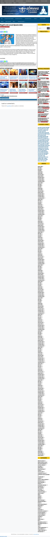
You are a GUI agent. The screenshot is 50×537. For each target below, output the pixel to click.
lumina (40, 142)
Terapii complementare (42, 527)
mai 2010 (39, 433)
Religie (14, 21)
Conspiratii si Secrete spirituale (9, 18)
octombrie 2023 (41, 213)
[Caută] (48, 28)
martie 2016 (40, 337)
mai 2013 (39, 384)
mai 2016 (39, 334)
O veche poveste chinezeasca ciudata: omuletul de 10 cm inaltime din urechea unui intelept (43, 115)
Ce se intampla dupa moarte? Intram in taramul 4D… (43, 78)
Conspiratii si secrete (42, 473)
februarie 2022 (40, 240)
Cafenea (39, 470)
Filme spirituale (40, 487)
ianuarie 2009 (40, 455)
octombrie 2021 (41, 245)
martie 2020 (40, 271)
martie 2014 (40, 370)
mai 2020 (39, 269)
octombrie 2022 (41, 229)
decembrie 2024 (41, 193)
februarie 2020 (40, 273)
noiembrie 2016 (40, 326)
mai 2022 (39, 236)
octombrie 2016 (41, 328)
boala (42, 128)
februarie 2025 (40, 191)
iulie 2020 (39, 266)
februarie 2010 (40, 437)
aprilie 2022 (40, 237)
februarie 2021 (40, 256)
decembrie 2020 (41, 259)
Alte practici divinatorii (42, 463)
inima (46, 141)
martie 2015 (40, 354)
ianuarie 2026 (40, 176)
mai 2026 (39, 170)
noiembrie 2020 (41, 260)
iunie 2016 (39, 333)
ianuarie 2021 (40, 258)
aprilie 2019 (40, 286)
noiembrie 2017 (40, 310)
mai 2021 (39, 252)
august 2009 (40, 445)
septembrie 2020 (41, 263)
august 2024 (40, 199)
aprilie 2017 (40, 319)
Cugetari (2, 94)
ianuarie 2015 (40, 356)
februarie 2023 (40, 223)
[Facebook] (1, 31)
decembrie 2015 (41, 341)
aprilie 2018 (40, 303)
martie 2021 (40, 255)
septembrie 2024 (41, 197)
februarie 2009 (40, 453)
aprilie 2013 (40, 385)
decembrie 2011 (40, 407)
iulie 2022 (39, 233)
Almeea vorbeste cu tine (42, 462)
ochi (47, 144)
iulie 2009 (39, 447)
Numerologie (40, 505)
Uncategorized (40, 531)
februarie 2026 (40, 174)
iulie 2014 (39, 365)
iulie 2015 (39, 348)
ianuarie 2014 (40, 373)
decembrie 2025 (41, 177)
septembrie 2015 (41, 345)
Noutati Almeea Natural (42, 504)
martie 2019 (40, 288)
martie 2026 (40, 173)
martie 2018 (40, 304)
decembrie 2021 (41, 243)
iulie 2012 (39, 397)
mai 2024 (39, 203)
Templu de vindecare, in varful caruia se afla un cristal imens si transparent (44, 107)
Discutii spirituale (42, 133)
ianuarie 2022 (40, 241)
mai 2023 (39, 219)
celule (40, 130)
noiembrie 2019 (40, 277)
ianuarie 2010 (40, 438)
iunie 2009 (40, 448)
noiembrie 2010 (40, 425)
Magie (39, 494)
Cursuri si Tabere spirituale (43, 479)
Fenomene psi (40, 486)
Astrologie (44, 127)
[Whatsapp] (5, 31)
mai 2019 (39, 285)
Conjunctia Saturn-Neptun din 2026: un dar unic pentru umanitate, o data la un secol (43, 110)
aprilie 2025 (40, 188)
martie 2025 (40, 189)
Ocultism (39, 506)
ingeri (42, 141)
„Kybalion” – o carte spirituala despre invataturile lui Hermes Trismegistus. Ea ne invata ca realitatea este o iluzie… (43, 90)
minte (44, 142)
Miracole (39, 498)
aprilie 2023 (40, 221)
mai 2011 (39, 417)
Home (2, 18)
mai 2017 (39, 318)
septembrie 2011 (41, 411)
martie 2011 (40, 419)
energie (40, 137)
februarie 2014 (40, 371)
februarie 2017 (40, 322)
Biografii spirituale (41, 469)
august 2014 (40, 363)
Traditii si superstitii (8, 21)
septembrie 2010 (41, 428)
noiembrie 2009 (41, 441)
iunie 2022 (40, 234)
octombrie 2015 (41, 344)
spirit (40, 150)
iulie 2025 (39, 184)
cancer (46, 128)
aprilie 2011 (40, 418)
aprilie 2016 (40, 336)
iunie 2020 (40, 267)
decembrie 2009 (41, 440)
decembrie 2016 (41, 325)
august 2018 (40, 297)
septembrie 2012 (41, 395)
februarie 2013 (40, 388)
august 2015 (40, 347)
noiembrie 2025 (40, 178)
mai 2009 (39, 449)
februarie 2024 (40, 207)
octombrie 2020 (41, 262)
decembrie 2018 (41, 292)
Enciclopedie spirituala (43, 136)
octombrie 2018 (41, 295)
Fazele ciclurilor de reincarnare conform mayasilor (10, 99)
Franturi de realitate (42, 18)
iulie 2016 (39, 332)
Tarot (39, 526)
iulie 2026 (39, 167)
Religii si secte (40, 519)
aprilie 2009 (40, 451)
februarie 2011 (40, 421)
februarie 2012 (40, 404)
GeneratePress (36, 534)
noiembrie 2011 (40, 408)
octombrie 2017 (41, 311)
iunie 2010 (39, 432)
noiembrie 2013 (40, 375)
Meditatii (39, 497)
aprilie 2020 (40, 270)
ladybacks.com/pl (3, 536)
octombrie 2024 (41, 196)
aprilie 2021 (40, 254)
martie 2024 (40, 206)
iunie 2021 (39, 251)
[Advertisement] (44, 50)
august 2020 (40, 265)
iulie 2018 (39, 299)
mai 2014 (39, 367)
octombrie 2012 (41, 393)
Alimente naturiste (41, 460)
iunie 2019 (39, 284)
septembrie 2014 (41, 362)
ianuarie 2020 (40, 274)
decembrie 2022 (41, 226)
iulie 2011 (39, 414)
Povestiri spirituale (41, 512)
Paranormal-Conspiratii (21, 21)
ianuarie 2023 (40, 225)
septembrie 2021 (41, 247)
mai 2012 (39, 400)
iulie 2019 (39, 282)
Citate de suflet (41, 471)
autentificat (9, 105)
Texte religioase (41, 528)
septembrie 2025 (41, 181)
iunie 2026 (40, 169)
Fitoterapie (43, 139)
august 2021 (40, 248)
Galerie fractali (40, 493)
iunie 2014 (39, 366)
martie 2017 (40, 321)
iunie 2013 (39, 382)
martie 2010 (40, 436)
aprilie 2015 (40, 352)
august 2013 (40, 380)
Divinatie (35, 18)
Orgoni (39, 508)
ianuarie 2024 (40, 208)
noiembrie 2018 (40, 293)
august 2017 (40, 314)
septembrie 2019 (41, 280)
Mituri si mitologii (41, 500)
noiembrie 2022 (40, 228)
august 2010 (40, 429)
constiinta (45, 130)
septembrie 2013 (41, 378)
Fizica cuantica (40, 490)
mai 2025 (39, 186)
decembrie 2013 (41, 374)
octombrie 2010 (41, 426)
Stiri (45, 154)
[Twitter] (3, 31)
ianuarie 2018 (40, 307)
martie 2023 (40, 222)
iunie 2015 (39, 349)
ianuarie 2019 (40, 291)
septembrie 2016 (41, 329)
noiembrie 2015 (40, 343)
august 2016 (40, 330)
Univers (40, 160)
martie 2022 (40, 239)
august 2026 (40, 166)
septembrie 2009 (41, 444)
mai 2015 (39, 351)
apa (39, 127)
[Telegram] (7, 31)
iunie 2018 (39, 300)
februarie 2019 (40, 289)
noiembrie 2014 (40, 359)
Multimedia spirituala (41, 501)
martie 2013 (40, 386)
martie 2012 (40, 403)
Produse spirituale (41, 515)
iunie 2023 (40, 218)
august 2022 (40, 232)
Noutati (39, 502)
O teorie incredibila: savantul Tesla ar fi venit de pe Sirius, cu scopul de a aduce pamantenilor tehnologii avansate (43, 95)
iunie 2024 (40, 202)
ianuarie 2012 (40, 406)
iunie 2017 (39, 317)
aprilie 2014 (40, 369)
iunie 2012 (39, 399)
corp (39, 131)
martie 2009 (40, 452)
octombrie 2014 (41, 360)
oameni (42, 144)
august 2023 (40, 215)
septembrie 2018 (41, 296)
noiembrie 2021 (40, 244)
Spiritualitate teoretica (18, 18)
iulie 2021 (39, 249)
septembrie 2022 (41, 230)
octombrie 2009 (41, 443)
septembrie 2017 (41, 312)
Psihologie (40, 516)
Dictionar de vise (41, 480)
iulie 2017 (39, 315)
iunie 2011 (39, 415)
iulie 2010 (39, 430)
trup (46, 159)
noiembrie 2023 (40, 211)
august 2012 (40, 396)
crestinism (41, 132)
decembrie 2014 (41, 358)
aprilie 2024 (40, 204)
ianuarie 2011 (40, 422)
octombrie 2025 (41, 180)
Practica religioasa (41, 513)
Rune (39, 520)
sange (47, 149)
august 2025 (40, 182)
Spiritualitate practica (28, 18)
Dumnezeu (43, 135)
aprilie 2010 (40, 434)
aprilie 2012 (40, 401)
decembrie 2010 (41, 423)
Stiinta (39, 524)
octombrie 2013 (41, 377)
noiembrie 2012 (40, 392)
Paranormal (41, 145)
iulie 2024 (39, 200)
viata (44, 160)
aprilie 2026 (40, 171)
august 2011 (40, 412)
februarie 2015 (40, 355)
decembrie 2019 (41, 276)
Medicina (2, 21)
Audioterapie (40, 467)
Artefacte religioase (41, 464)
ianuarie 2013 (40, 389)
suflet (40, 155)
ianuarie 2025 (40, 192)
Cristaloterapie (40, 476)
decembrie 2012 (41, 391)
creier (44, 131)
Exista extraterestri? (5, 97)
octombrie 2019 (41, 278)
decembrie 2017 (41, 308)
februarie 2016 (40, 338)
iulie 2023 (39, 217)
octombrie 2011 (40, 410)
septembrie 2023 (41, 214)
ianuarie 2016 (40, 340)
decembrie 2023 (41, 210)
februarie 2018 (40, 306)
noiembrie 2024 (41, 195)
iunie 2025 (40, 185)
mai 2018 (39, 301)
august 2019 (40, 281)
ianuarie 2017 (40, 323)
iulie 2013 (39, 381)
